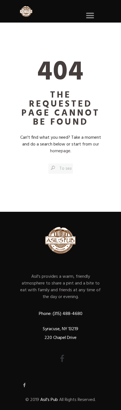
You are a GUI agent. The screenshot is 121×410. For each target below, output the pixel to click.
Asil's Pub (49, 400)
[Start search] (52, 168)
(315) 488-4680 (66, 314)
